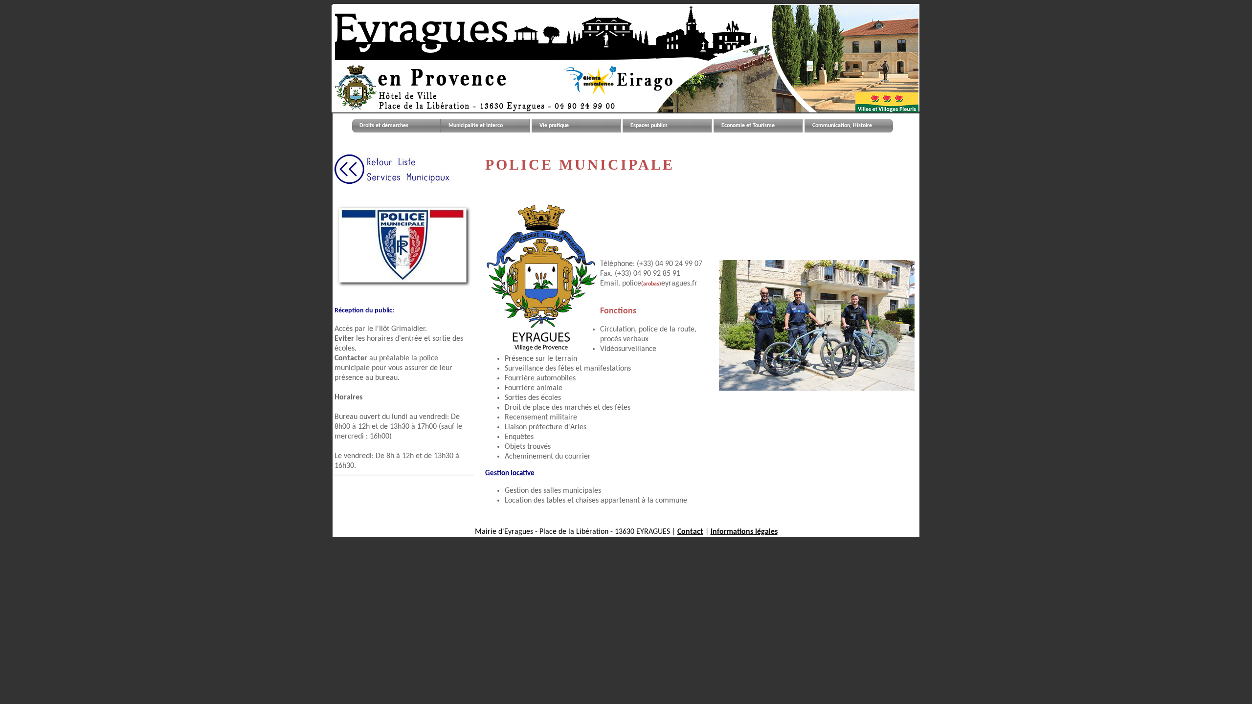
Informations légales (744, 532)
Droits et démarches (383, 126)
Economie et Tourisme (748, 126)
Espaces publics (649, 126)
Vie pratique (554, 126)
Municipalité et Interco (475, 126)
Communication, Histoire (842, 126)
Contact (690, 532)
